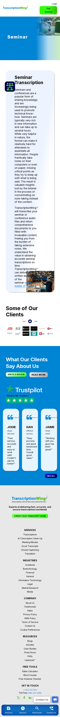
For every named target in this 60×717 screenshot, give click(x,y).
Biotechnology (30, 569)
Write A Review (16, 374)
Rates (30, 610)
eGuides (30, 644)
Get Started (48, 10)
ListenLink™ (30, 660)
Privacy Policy (30, 614)
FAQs (30, 656)
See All (51, 476)
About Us (30, 603)
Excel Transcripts (30, 546)
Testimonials (30, 606)
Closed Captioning (30, 550)
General (30, 576)
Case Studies (30, 648)
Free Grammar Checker (30, 679)
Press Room (30, 652)
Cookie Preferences (30, 630)
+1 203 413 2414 (30, 690)
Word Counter (30, 675)
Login (54, 3)
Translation (30, 553)
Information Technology (30, 580)
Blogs (30, 641)
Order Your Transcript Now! (30, 516)
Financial (30, 572)
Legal (30, 584)
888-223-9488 (34, 693)
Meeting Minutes (30, 542)
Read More (39, 374)
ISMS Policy (30, 618)
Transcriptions (30, 534)
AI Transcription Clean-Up (30, 538)
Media (30, 591)
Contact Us (30, 626)
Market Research (30, 588)
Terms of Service (30, 622)
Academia (30, 565)
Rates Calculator (30, 671)
